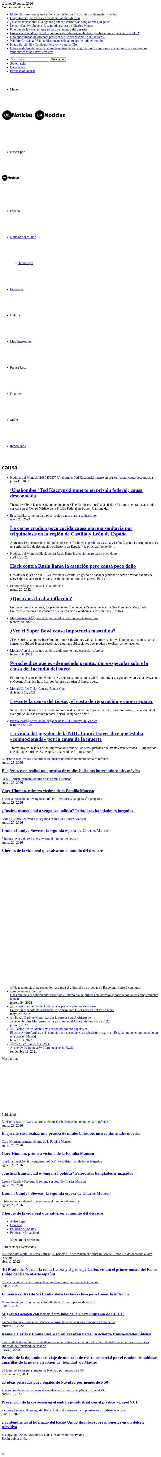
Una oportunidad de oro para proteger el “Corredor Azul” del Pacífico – (57, 37)
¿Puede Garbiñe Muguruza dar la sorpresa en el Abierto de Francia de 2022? (60, 1021)
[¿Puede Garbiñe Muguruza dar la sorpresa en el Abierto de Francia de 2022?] (50, 1017)
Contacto (16, 1225)
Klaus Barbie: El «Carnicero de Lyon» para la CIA (43, 44)
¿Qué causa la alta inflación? (41, 598)
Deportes (16, 393)
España (15, 211)
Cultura (15, 315)
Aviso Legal (18, 1221)
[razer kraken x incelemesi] (80, 1453)
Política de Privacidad (24, 1232)
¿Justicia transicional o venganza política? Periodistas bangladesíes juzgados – (61, 22)
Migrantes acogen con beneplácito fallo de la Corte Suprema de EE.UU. (63, 1314)
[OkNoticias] (34, 122)
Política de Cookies (23, 1229)
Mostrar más (10, 1058)
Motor (14, 420)
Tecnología (25, 263)
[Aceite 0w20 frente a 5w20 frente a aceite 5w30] (30, 1044)
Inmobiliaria (18, 446)
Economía (16, 289)
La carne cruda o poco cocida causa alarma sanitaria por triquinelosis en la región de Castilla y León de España (71, 531)
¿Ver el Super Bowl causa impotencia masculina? (63, 631)
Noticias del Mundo (23, 237)
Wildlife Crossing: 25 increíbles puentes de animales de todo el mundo (56, 40)
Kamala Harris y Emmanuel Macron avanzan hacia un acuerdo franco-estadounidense (76, 1334)
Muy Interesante (20, 341)
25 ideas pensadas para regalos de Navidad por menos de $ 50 (55, 1382)
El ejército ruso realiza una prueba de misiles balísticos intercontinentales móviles (63, 14)
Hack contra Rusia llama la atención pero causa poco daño (73, 566)
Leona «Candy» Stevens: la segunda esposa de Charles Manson (52, 25)
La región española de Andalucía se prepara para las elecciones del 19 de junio (62, 1010)
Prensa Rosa (18, 367)
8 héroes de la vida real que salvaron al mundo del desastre (48, 29)
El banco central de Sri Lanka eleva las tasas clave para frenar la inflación (65, 1294)
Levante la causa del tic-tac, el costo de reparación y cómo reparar (81, 701)
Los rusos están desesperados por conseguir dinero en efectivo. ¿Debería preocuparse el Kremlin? (74, 33)
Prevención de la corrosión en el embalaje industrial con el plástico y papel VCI (69, 1402)
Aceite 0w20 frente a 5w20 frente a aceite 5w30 (42, 1047)
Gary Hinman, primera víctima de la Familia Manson (45, 18)
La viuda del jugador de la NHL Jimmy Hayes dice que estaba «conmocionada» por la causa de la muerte (76, 736)
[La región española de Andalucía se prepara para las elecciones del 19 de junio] (53, 1006)
